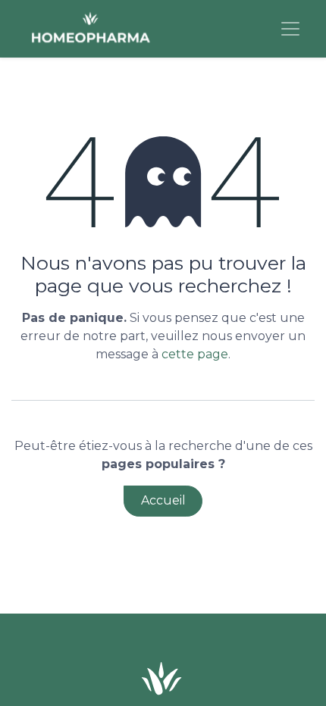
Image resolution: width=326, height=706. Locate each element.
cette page (194, 354)
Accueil (163, 500)
